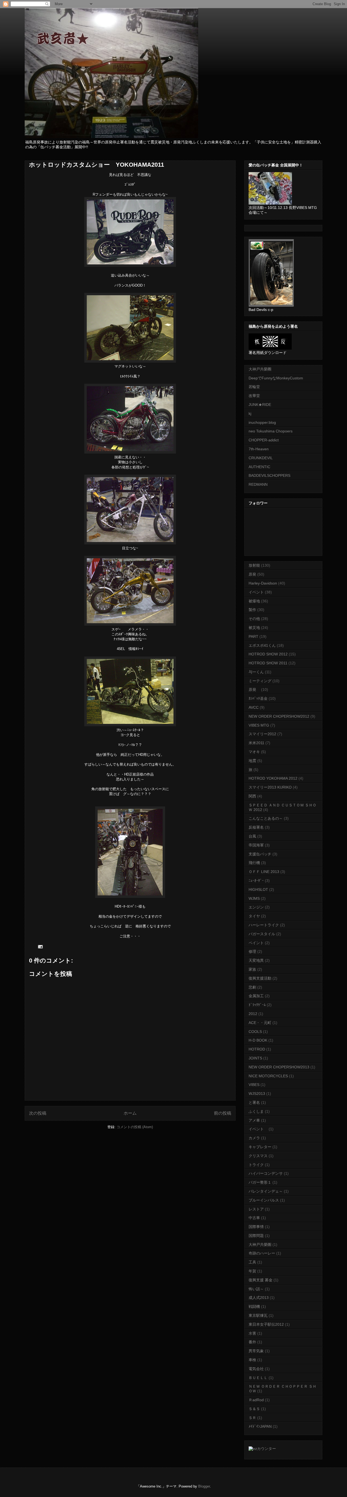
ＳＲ (252, 1418)
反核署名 (256, 827)
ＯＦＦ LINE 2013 (264, 871)
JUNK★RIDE (260, 404)
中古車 (254, 1218)
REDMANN (258, 484)
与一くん (256, 672)
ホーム (130, 1113)
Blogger (204, 1486)
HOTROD (257, 1049)
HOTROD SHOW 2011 (268, 663)
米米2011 (256, 743)
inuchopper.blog (262, 422)
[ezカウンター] (262, 1448)
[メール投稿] (40, 946)
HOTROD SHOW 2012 (268, 654)
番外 (252, 1342)
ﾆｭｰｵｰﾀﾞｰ (256, 880)
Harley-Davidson (263, 583)
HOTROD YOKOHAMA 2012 (273, 778)
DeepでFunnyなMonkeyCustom (276, 378)
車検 (252, 1360)
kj (250, 413)
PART (253, 636)
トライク (256, 1165)
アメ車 (254, 1120)
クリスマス (258, 1156)
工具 (252, 1262)
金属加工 (256, 996)
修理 (252, 951)
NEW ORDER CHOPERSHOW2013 (279, 1067)
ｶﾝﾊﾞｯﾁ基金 (258, 698)
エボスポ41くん (262, 645)
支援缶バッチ (260, 854)
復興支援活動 (260, 978)
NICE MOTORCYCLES (268, 1076)
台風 (252, 836)
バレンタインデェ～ (266, 1191)
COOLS (255, 1031)
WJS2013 (257, 1093)
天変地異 (256, 960)
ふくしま (256, 1111)
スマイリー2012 (262, 734)
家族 (252, 969)
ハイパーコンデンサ (266, 1173)
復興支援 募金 (260, 1280)
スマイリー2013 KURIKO (270, 787)
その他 (254, 618)
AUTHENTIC (259, 467)
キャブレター (260, 1147)
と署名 (254, 1102)
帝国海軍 (256, 845)
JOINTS (255, 1058)
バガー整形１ (260, 1182)
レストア (256, 1209)
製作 (252, 610)
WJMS (254, 898)
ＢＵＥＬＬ (258, 1377)
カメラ (254, 1138)
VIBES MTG (259, 725)
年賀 (252, 1271)
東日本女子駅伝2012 (266, 1324)
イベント (256, 592)
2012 (253, 1014)
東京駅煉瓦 (258, 1315)
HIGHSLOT (258, 889)
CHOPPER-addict (264, 440)
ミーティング (260, 681)
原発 (252, 574)
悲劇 (252, 987)
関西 (252, 796)
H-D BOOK (258, 1040)
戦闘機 (254, 1306)
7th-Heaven (259, 449)
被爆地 (254, 601)
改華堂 (254, 395)
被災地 (254, 627)
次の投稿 (37, 1113)
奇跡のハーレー (262, 1253)
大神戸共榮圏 (260, 1244)
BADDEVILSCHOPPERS (269, 475)
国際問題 (256, 1235)
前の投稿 (222, 1113)
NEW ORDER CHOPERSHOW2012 (279, 716)
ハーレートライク (264, 925)
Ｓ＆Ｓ (254, 1409)
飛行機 (254, 863)
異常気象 (256, 1351)
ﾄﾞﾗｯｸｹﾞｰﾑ (257, 1005)
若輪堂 (254, 387)
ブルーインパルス (264, 1200)
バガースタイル (262, 934)
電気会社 (256, 1369)
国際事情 (256, 1226)
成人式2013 (259, 1297)
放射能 (254, 565)
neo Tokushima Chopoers (271, 431)
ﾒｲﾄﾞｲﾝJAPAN (260, 1426)
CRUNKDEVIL (261, 458)
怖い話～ (256, 1289)
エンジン (256, 907)
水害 (252, 1333)
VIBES (254, 1084)
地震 (252, 761)
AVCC (254, 707)
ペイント (256, 943)
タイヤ (254, 916)
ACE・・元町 (260, 1022)
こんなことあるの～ (266, 818)
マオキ (254, 752)
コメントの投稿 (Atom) (135, 1127)
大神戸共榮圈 (260, 369)
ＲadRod (256, 1400)
